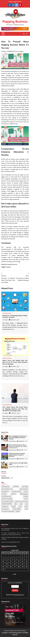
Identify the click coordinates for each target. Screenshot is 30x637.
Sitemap (24, 630)
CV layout (4, 494)
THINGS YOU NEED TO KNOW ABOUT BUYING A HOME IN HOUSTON (17, 455)
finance (26, 498)
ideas (16, 503)
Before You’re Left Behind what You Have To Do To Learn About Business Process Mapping (15, 362)
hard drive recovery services (21, 501)
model (20, 506)
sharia (26, 508)
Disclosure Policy (16, 630)
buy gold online (5, 491)
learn (26, 503)
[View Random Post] (23, 33)
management (5, 506)
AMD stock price (5, 486)
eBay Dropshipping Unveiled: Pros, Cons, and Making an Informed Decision (18, 437)
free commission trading (7, 501)
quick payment (5, 508)
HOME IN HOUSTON (7, 503)
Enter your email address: (15, 588)
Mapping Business (15, 21)
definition (13, 494)
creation (26, 491)
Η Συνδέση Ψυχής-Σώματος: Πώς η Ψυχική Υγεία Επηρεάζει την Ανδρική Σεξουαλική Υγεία (18, 446)
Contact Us (7, 630)
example (26, 496)
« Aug (14, 574)
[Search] (26, 33)
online (26, 506)
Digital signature (24, 494)
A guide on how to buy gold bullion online (18, 463)
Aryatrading (15, 486)
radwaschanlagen (17, 508)
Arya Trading (25, 486)
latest (21, 503)
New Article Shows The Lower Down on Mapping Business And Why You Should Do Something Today (15, 409)
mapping (8, 267)
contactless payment (16, 491)
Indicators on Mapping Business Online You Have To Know (15, 316)
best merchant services (7, 488)
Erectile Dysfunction (6, 496)
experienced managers (7, 498)
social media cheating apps (8, 511)
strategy (18, 511)
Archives (3, 476)
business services (24, 488)
